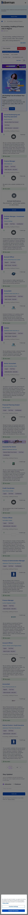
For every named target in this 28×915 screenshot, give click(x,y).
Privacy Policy (5, 903)
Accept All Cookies (13, 910)
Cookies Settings (13, 906)
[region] (14, 904)
